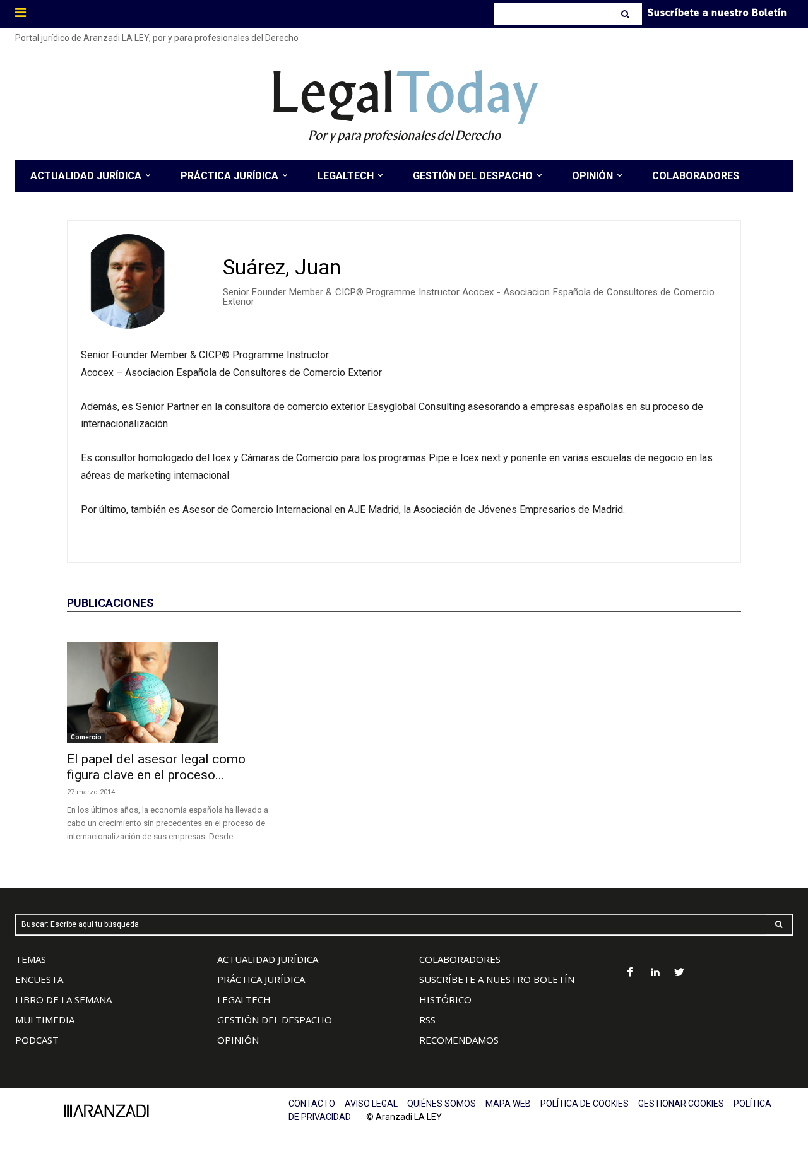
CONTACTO (311, 1103)
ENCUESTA (39, 979)
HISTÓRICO (445, 999)
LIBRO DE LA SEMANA (63, 999)
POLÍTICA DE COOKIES (584, 1103)
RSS (427, 1019)
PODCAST (37, 1039)
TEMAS (30, 959)
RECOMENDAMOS (459, 1039)
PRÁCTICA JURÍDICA (261, 979)
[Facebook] (630, 973)
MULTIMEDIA (44, 1019)
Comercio (86, 737)
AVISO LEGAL (371, 1103)
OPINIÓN (238, 1039)
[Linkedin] (655, 973)
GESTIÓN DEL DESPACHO (274, 1019)
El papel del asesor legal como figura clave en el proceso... (156, 766)
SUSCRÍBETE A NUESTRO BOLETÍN (496, 979)
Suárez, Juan (282, 267)
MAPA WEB (508, 1103)
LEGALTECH (244, 999)
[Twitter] (679, 973)
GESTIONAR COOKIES (681, 1103)
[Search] (626, 14)
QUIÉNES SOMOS (441, 1103)
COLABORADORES (460, 959)
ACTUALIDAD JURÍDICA (267, 959)
